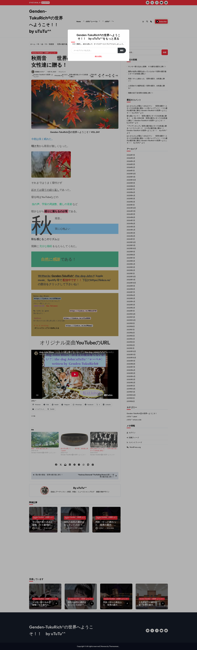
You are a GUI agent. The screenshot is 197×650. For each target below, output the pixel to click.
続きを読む (98, 56)
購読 (121, 50)
